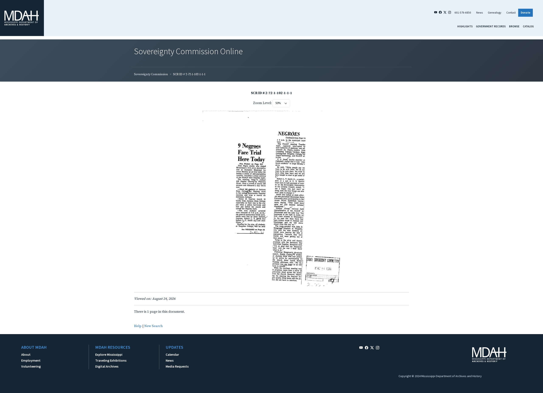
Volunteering (31, 366)
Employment (31, 360)
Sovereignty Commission (151, 74)
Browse (514, 26)
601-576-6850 (463, 12)
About (26, 354)
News (479, 12)
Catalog (528, 26)
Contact (511, 12)
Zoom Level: (262, 103)
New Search (153, 326)
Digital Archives (106, 366)
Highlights (465, 26)
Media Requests (177, 366)
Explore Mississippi (108, 354)
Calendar (172, 354)
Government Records (491, 26)
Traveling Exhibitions (110, 360)
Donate (525, 12)
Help (137, 326)
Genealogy (494, 12)
